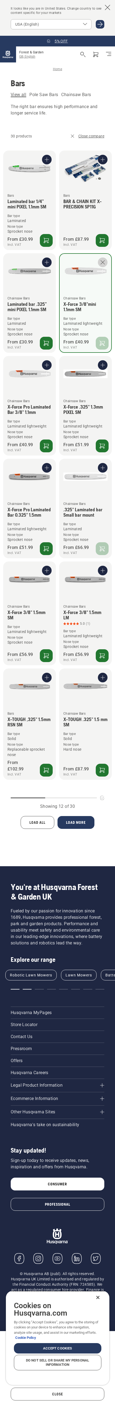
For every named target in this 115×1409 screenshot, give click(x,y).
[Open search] (82, 54)
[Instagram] (38, 1258)
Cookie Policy (25, 1338)
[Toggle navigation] (108, 54)
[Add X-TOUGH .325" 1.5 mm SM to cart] (102, 770)
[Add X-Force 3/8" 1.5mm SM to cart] (46, 655)
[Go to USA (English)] (100, 24)
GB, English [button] (27, 56)
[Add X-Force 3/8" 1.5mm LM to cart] (102, 655)
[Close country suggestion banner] (107, 7)
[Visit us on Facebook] (19, 1258)
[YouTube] (57, 1258)
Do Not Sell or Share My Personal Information (57, 1362)
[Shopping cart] (95, 54)
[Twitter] (95, 1258)
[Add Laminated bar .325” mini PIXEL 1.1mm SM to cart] (46, 343)
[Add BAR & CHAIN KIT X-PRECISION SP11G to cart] (102, 240)
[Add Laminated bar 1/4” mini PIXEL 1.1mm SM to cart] (46, 240)
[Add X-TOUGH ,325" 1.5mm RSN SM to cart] (46, 770)
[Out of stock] (102, 343)
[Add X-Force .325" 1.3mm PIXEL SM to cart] (102, 446)
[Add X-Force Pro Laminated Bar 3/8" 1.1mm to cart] (46, 446)
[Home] (8, 54)
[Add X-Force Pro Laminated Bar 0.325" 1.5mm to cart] (46, 548)
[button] (15, 989)
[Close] (98, 1297)
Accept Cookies (57, 1348)
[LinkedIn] (76, 1258)
